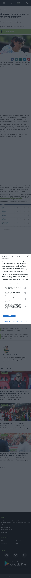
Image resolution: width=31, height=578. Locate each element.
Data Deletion (7, 321)
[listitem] (15, 284)
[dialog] (15, 289)
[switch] (25, 288)
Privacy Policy (24, 321)
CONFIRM (9, 315)
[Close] (28, 257)
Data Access (15, 321)
